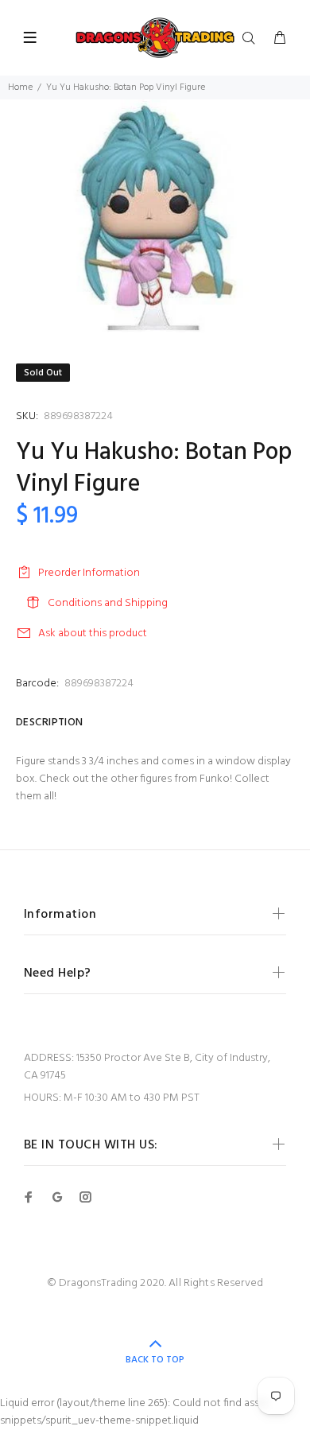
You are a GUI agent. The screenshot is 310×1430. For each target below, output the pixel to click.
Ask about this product (92, 633)
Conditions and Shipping (108, 603)
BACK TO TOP (155, 1360)
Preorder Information (89, 573)
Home (20, 87)
